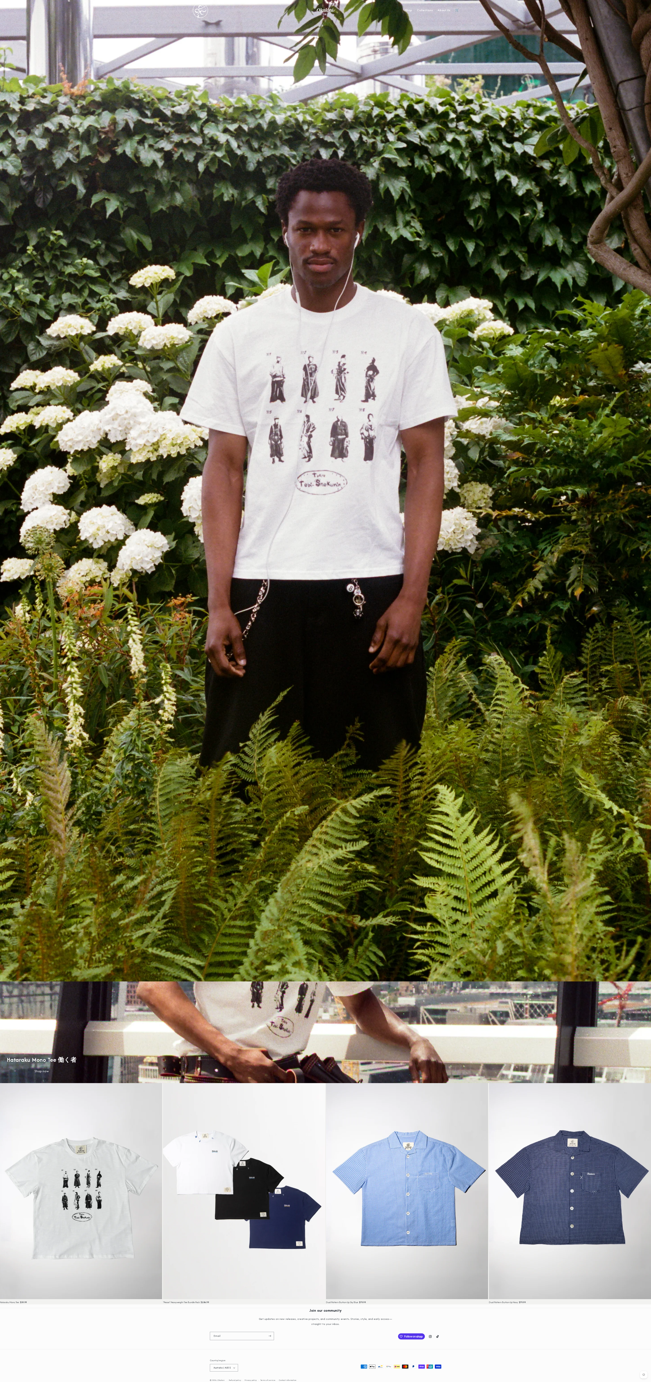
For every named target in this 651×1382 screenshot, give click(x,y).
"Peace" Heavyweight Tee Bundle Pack (181, 1302)
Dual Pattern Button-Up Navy (503, 1302)
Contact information (288, 1380)
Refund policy (235, 1380)
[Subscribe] (270, 1336)
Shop (408, 10)
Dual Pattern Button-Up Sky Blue (342, 1302)
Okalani (221, 1380)
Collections (425, 10)
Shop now (42, 1071)
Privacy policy (251, 1380)
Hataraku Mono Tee (9, 1302)
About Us (444, 10)
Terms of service (267, 1380)
